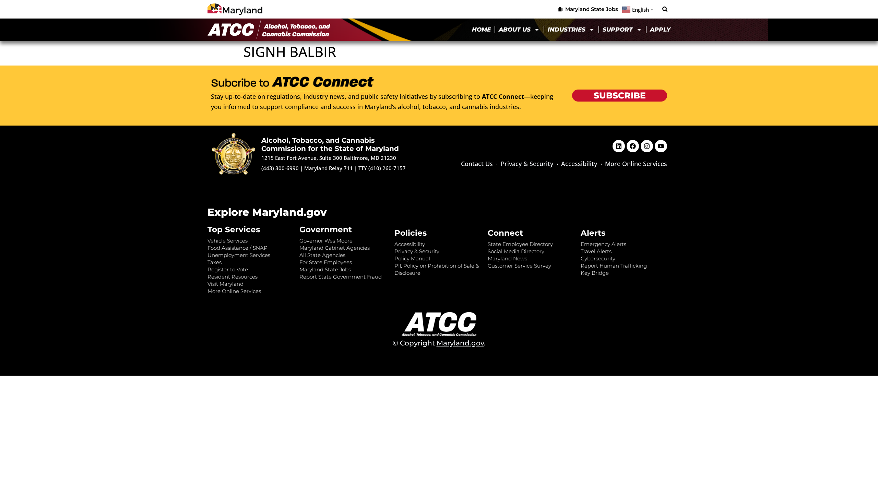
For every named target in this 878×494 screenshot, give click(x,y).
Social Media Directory (516, 251)
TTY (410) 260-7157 (382, 168)
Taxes (214, 262)
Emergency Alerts (603, 244)
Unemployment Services (238, 255)
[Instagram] (647, 146)
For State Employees (325, 262)
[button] (665, 9)
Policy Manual (412, 258)
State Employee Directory (520, 244)
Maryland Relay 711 (329, 168)
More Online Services (636, 164)
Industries (566, 29)
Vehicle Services (227, 240)
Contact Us (477, 164)
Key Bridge (595, 273)
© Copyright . (439, 343)
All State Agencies (322, 255)
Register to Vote (227, 269)
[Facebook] (633, 146)
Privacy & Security (527, 164)
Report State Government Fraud (340, 276)
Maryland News (507, 258)
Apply (660, 29)
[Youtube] (661, 146)
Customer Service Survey (519, 265)
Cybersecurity (598, 258)
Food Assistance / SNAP (237, 248)
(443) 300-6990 (280, 168)
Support (618, 29)
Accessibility (579, 164)
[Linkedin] (619, 146)
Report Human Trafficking (614, 265)
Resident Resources (232, 276)
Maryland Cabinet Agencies (334, 248)
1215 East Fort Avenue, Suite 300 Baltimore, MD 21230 (328, 157)
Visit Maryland (225, 284)
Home (481, 29)
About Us (515, 29)
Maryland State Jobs (325, 269)
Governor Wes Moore (326, 240)
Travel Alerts (596, 251)
